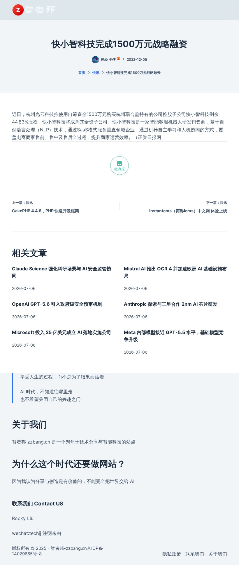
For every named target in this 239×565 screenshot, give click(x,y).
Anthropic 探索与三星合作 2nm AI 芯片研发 (170, 304)
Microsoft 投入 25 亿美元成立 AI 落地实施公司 (61, 332)
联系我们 (194, 554)
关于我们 (217, 554)
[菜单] (224, 10)
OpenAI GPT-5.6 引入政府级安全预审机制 (57, 304)
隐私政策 (171, 554)
